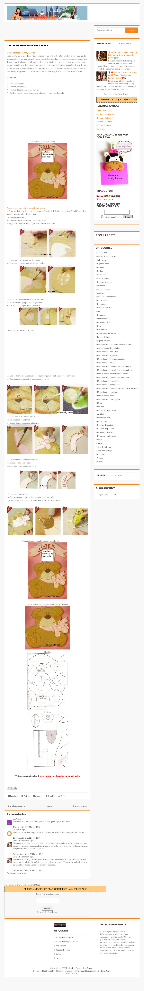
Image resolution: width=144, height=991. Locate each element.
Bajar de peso (103, 263)
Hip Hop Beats (104, 970)
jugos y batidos (103, 340)
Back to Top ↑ (72, 973)
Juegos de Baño (104, 337)
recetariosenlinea (104, 121)
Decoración (102, 300)
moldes (100, 406)
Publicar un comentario (17, 873)
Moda (99, 403)
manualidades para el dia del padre (112, 373)
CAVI (15, 818)
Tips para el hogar (105, 450)
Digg (62, 796)
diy (98, 311)
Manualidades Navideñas (66, 937)
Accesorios (102, 252)
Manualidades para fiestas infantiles (113, 377)
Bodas (100, 271)
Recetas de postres (105, 428)
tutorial (100, 454)
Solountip (100, 129)
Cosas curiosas (103, 289)
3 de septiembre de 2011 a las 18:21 (28, 870)
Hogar (58, 958)
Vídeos (100, 461)
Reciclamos (61, 945)
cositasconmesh (103, 125)
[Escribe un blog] (10, 788)
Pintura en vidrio (104, 417)
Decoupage (102, 304)
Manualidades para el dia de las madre (114, 366)
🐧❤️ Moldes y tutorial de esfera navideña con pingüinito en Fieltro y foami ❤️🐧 (122, 75)
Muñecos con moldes (106, 410)
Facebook (14, 796)
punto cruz (102, 421)
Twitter (26, 796)
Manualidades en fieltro (107, 351)
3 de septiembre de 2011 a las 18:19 (28, 854)
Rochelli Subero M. (21, 840)
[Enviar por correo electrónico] (7, 788)
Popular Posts (104, 43)
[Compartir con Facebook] (15, 788)
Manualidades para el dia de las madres (114, 370)
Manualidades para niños (108, 381)
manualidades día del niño (108, 348)
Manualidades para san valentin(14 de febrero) (117, 388)
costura (100, 293)
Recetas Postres (63, 949)
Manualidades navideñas (108, 362)
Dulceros (101, 315)
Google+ (39, 796)
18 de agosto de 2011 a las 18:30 (26, 837)
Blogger (126, 94)
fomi (99, 326)
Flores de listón (104, 322)
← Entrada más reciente (15, 805)
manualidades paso (105, 395)
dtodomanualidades (105, 114)
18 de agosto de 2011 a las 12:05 (26, 827)
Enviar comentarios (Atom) (28, 884)
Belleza (100, 267)
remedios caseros (105, 432)
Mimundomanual (103, 110)
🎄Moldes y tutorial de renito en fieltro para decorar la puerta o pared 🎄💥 (122, 55)
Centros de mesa (104, 282)
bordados (101, 274)
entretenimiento (104, 318)
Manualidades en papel (107, 355)
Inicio (49, 805)
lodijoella (25, 55)
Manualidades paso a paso (108, 399)
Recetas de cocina (105, 425)
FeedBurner (53, 912)
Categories (125, 43)
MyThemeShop (49, 970)
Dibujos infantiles (104, 307)
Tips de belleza (104, 447)
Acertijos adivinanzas (106, 256)
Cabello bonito (103, 278)
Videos (100, 458)
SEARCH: (101, 475)
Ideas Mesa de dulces (106, 333)
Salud (99, 439)
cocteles (101, 285)
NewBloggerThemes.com (85, 970)
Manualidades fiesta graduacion (111, 359)
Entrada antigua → (81, 805)
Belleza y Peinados (104, 118)
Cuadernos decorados (106, 296)
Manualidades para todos (108, 392)
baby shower (102, 260)
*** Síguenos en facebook (27, 776)
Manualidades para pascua (109, 384)
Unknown (17, 829)
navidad (100, 414)
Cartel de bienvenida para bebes (27, 45)
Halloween (102, 329)
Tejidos (100, 443)
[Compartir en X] (13, 788)
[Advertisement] (27, 32)
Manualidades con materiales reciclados (114, 344)
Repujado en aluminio (106, 436)
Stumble (51, 796)
